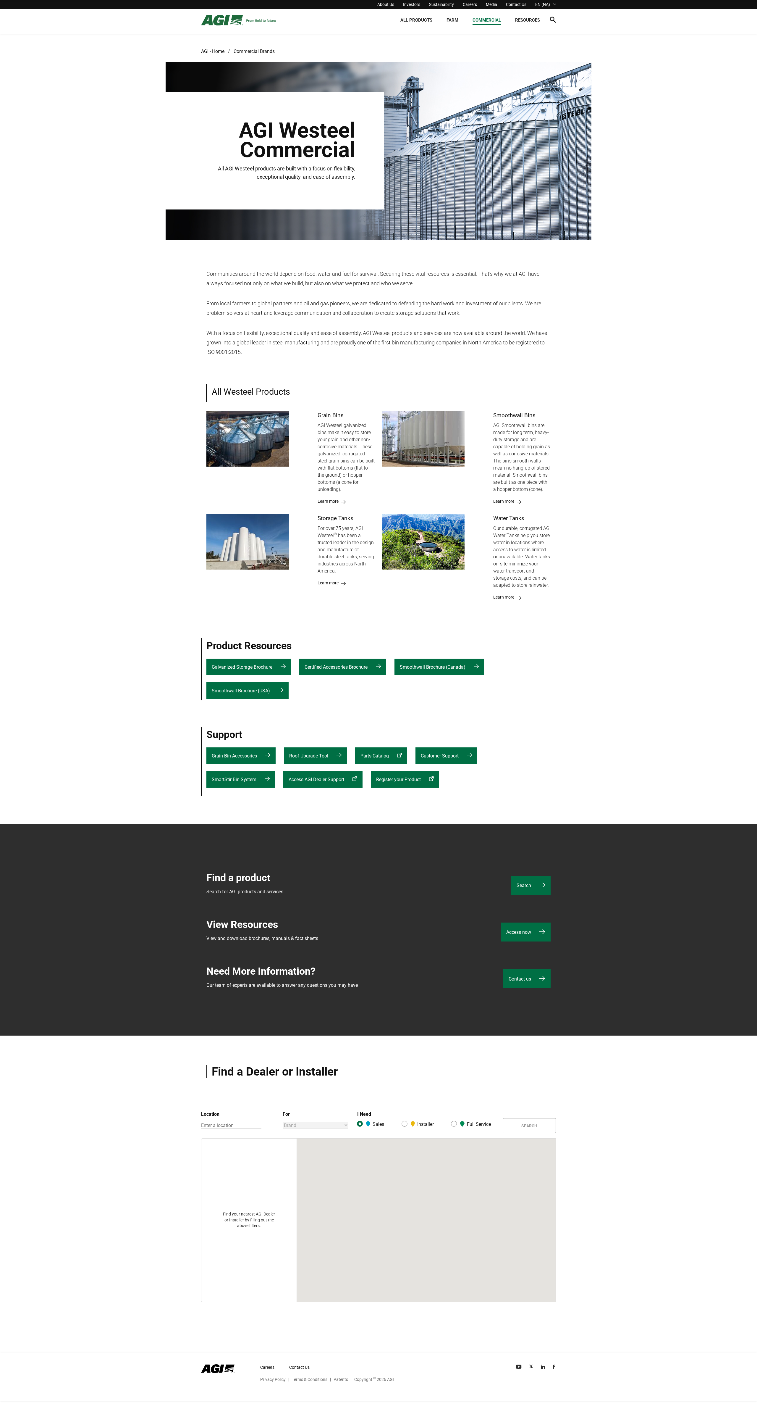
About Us (385, 4)
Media (491, 4)
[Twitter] (531, 1367)
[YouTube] (519, 1367)
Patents (341, 1379)
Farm (452, 20)
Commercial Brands (254, 51)
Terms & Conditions (309, 1379)
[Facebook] (554, 1367)
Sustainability (441, 4)
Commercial (487, 20)
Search (529, 1125)
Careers (470, 4)
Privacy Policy (273, 1379)
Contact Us (516, 4)
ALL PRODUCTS (416, 20)
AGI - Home (212, 51)
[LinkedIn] (543, 1367)
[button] (553, 21)
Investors (411, 4)
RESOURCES (527, 20)
